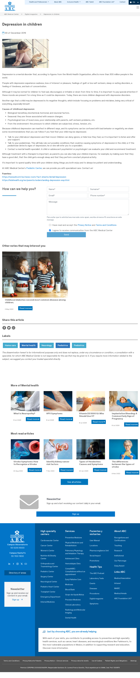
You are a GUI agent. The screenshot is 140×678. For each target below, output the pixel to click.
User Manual (95, 540)
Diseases (93, 588)
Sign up (75, 514)
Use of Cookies (97, 661)
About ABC (58, 2)
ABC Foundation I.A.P (106, 2)
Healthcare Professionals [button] (38, 2)
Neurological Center (49, 581)
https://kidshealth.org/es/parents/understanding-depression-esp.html (35, 180)
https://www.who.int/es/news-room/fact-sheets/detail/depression (34, 177)
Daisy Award (119, 566)
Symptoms (94, 604)
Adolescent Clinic (72, 558)
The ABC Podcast (97, 573)
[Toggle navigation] (137, 7)
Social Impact (95, 556)
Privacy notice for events (80, 661)
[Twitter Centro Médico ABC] (21, 563)
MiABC (117, 588)
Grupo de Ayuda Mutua (74, 594)
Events (92, 583)
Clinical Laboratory (72, 605)
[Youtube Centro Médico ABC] (25, 563)
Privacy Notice (85, 225)
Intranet (117, 583)
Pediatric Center (34, 168)
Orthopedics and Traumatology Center (49, 565)
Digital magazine (96, 598)
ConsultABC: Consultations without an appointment (75, 572)
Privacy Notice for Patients (32, 661)
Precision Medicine (73, 600)
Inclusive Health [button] (73, 2)
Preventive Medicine (73, 537)
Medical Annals (120, 593)
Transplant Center (48, 592)
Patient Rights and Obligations (116, 661)
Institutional (119, 556)
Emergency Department (50, 597)
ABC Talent (90, 2)
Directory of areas (17, 572)
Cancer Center (47, 545)
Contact (122, 2)
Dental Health (70, 618)
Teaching (118, 545)
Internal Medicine (48, 602)
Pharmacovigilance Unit (99, 550)
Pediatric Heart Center (50, 587)
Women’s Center (47, 550)
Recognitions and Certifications (121, 539)
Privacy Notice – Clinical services (56, 661)
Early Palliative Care (73, 579)
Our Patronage (120, 561)
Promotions (94, 561)
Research (118, 550)
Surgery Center (47, 576)
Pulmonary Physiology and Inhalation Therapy (74, 552)
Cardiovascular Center (50, 540)
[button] (134, 2)
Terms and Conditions (106, 225)
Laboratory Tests (97, 578)
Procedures (94, 593)
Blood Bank (70, 589)
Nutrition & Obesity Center (48, 557)
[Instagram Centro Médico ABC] (17, 563)
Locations (94, 545)
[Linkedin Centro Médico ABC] (9, 563)
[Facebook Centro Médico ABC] (13, 563)
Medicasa (69, 584)
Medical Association (122, 578)
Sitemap (133, 661)
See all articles (74, 482)
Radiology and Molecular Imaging (75, 611)
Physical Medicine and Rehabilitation (74, 544)
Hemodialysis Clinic (73, 563)
